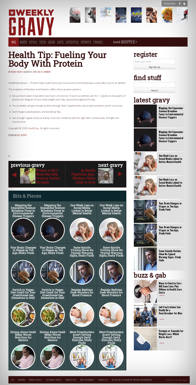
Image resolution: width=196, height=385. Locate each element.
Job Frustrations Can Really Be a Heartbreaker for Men (170, 310)
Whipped (125, 42)
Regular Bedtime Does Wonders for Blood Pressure (81, 292)
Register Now (169, 3)
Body (23, 41)
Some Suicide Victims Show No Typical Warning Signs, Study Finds (82, 251)
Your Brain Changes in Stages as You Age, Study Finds (23, 250)
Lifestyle (72, 41)
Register (21, 379)
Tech (42, 41)
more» (162, 295)
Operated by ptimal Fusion (177, 380)
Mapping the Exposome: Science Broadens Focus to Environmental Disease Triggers (23, 210)
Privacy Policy (35, 379)
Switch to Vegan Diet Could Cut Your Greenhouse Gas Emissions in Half (23, 294)
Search (154, 90)
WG (13, 41)
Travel (98, 41)
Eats (60, 41)
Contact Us (103, 379)
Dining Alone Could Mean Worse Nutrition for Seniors (23, 336)
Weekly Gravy (16, 71)
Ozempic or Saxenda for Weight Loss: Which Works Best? (171, 334)
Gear (51, 41)
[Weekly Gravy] (36, 23)
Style (33, 41)
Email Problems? (87, 379)
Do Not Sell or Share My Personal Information (132, 379)
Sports (86, 41)
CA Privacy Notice (53, 379)
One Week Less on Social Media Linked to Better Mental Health (82, 209)
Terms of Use (70, 379)
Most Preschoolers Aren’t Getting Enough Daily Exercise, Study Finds (82, 337)
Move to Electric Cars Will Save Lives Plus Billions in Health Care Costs (170, 287)
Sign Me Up (154, 67)
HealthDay (33, 128)
